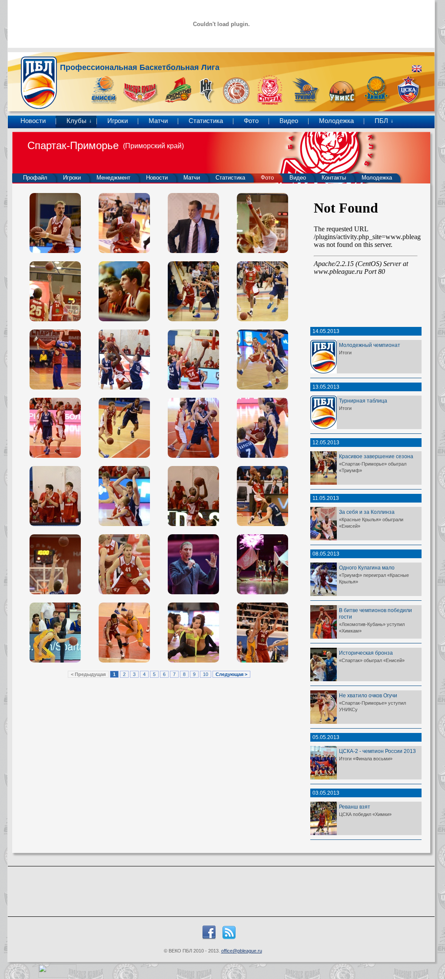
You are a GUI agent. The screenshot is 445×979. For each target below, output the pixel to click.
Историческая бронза (366, 653)
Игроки (117, 120)
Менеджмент (113, 177)
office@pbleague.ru (241, 950)
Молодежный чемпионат (369, 345)
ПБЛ (381, 120)
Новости (33, 120)
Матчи (158, 120)
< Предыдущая (88, 674)
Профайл (35, 177)
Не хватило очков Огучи (368, 695)
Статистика (206, 120)
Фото (251, 120)
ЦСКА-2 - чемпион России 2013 (377, 751)
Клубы (76, 120)
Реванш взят (354, 806)
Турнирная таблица (363, 400)
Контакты (334, 177)
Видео (288, 120)
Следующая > (231, 674)
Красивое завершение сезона (376, 456)
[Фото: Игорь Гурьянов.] (55, 223)
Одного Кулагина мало (367, 567)
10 (205, 674)
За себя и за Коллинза (367, 512)
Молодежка (336, 120)
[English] (417, 68)
